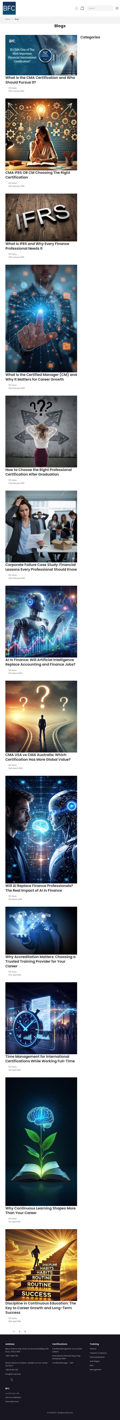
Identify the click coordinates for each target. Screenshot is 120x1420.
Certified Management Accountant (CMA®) (67, 1350)
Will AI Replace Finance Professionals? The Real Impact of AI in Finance (39, 888)
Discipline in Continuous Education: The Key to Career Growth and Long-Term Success (40, 1308)
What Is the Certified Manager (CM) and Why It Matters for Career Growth (41, 377)
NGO (92, 1365)
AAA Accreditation (13, 1397)
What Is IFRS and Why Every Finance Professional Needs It (37, 246)
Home (7, 19)
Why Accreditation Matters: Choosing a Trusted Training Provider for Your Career (40, 962)
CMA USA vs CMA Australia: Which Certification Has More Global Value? (38, 757)
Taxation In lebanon (98, 1353)
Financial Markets (97, 1357)
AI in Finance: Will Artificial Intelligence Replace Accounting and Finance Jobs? (40, 662)
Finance (93, 1349)
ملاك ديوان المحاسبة (12, 1393)
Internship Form (12, 1401)
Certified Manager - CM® (62, 1363)
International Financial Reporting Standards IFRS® (66, 1357)
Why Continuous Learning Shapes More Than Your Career (40, 1210)
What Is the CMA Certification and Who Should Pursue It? (40, 80)
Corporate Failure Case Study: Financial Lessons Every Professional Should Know (41, 567)
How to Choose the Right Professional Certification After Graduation (38, 472)
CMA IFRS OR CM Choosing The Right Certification (37, 175)
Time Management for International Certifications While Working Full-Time (40, 1059)
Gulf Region (95, 1361)
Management (95, 1369)
